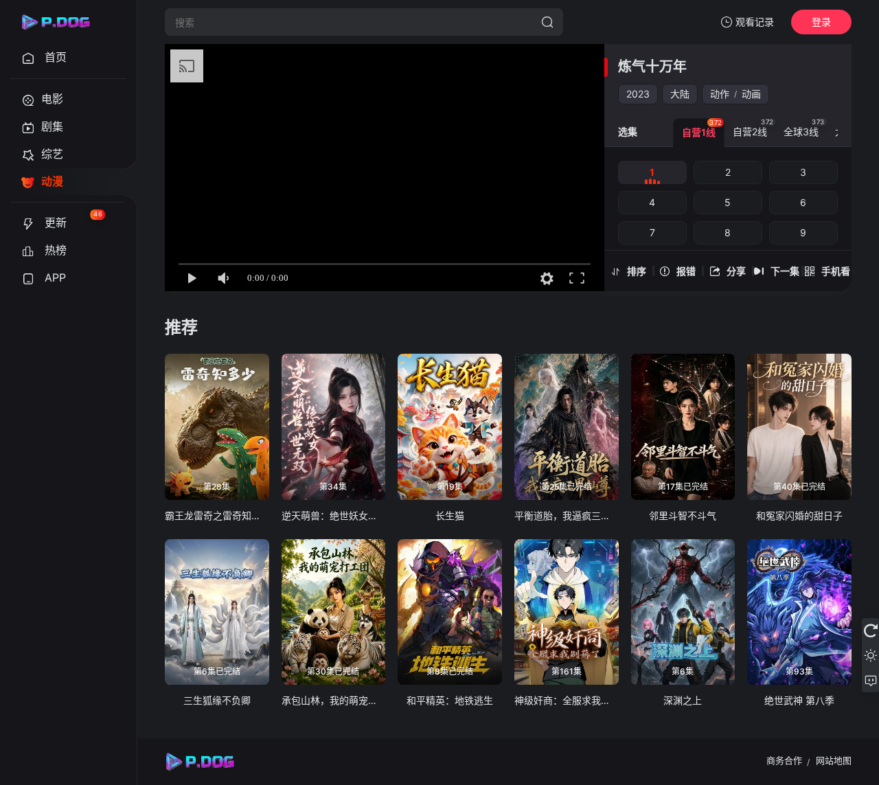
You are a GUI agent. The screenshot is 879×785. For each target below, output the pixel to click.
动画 (751, 94)
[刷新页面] (870, 630)
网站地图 (834, 760)
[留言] (870, 680)
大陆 (679, 94)
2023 (638, 94)
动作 (719, 94)
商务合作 (784, 760)
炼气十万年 (652, 66)
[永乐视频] (62, 22)
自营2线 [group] (753, 127)
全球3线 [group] (804, 127)
